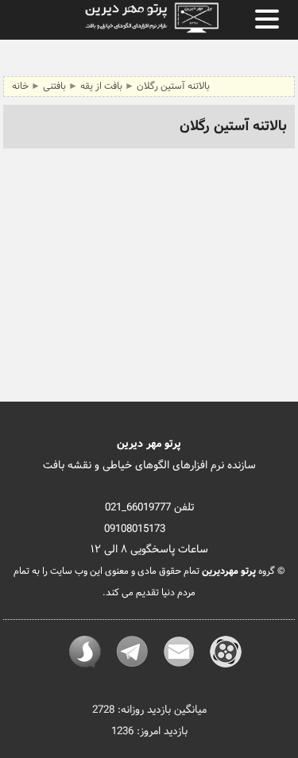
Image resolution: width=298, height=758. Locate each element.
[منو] (267, 19)
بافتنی (53, 86)
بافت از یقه (101, 86)
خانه (20, 86)
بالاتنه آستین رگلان (173, 86)
